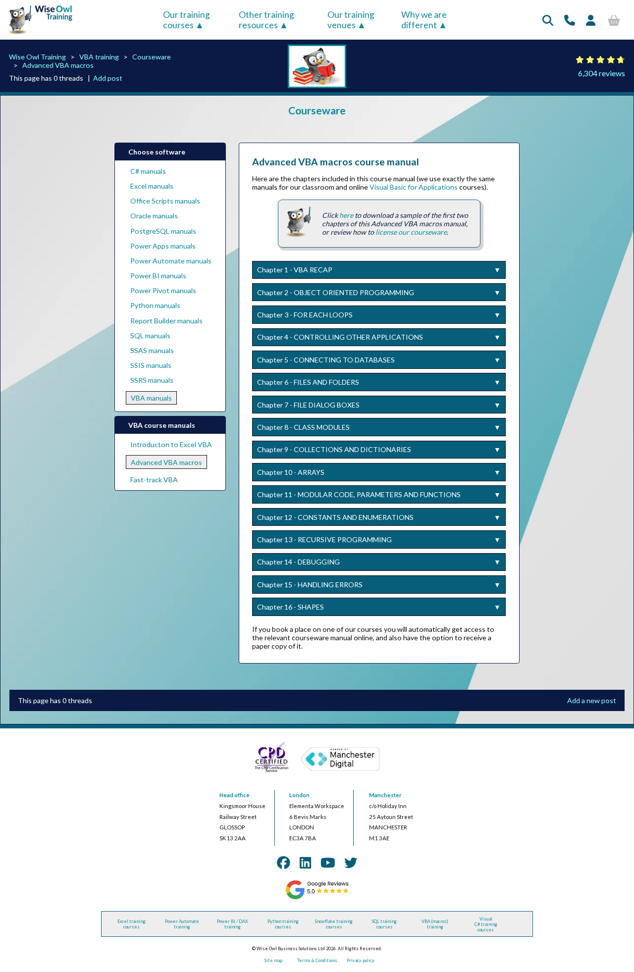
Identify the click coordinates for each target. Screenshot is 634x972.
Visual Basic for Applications (414, 187)
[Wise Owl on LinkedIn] (305, 862)
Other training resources (266, 19)
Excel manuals (151, 186)
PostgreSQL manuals (163, 231)
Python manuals (155, 305)
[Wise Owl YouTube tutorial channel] (327, 862)
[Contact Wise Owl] (569, 20)
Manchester (385, 795)
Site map (273, 960)
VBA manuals (151, 398)
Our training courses (186, 19)
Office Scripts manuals (165, 201)
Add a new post (591, 700)
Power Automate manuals (170, 260)
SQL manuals (150, 335)
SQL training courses (384, 924)
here (346, 215)
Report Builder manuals (166, 320)
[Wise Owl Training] (37, 34)
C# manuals (148, 171)
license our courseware (411, 232)
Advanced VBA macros (58, 65)
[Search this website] (547, 20)
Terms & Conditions (317, 960)
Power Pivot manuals (163, 290)
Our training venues (350, 19)
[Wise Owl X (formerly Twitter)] (350, 862)
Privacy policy (360, 960)
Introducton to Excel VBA (171, 444)
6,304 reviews (601, 73)
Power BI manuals (158, 275)
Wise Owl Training (37, 56)
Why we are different (424, 19)
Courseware (151, 56)
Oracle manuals (154, 215)
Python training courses (283, 924)
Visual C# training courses (486, 924)
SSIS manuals (150, 365)
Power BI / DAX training (232, 924)
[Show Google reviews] (317, 898)
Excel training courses (131, 924)
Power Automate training (182, 924)
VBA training (99, 56)
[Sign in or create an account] (590, 20)
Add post (107, 78)
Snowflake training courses (334, 924)
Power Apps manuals (163, 246)
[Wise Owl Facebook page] (283, 862)
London (299, 795)
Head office (234, 795)
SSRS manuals (151, 380)
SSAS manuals (152, 350)
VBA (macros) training (435, 924)
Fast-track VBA (154, 479)
